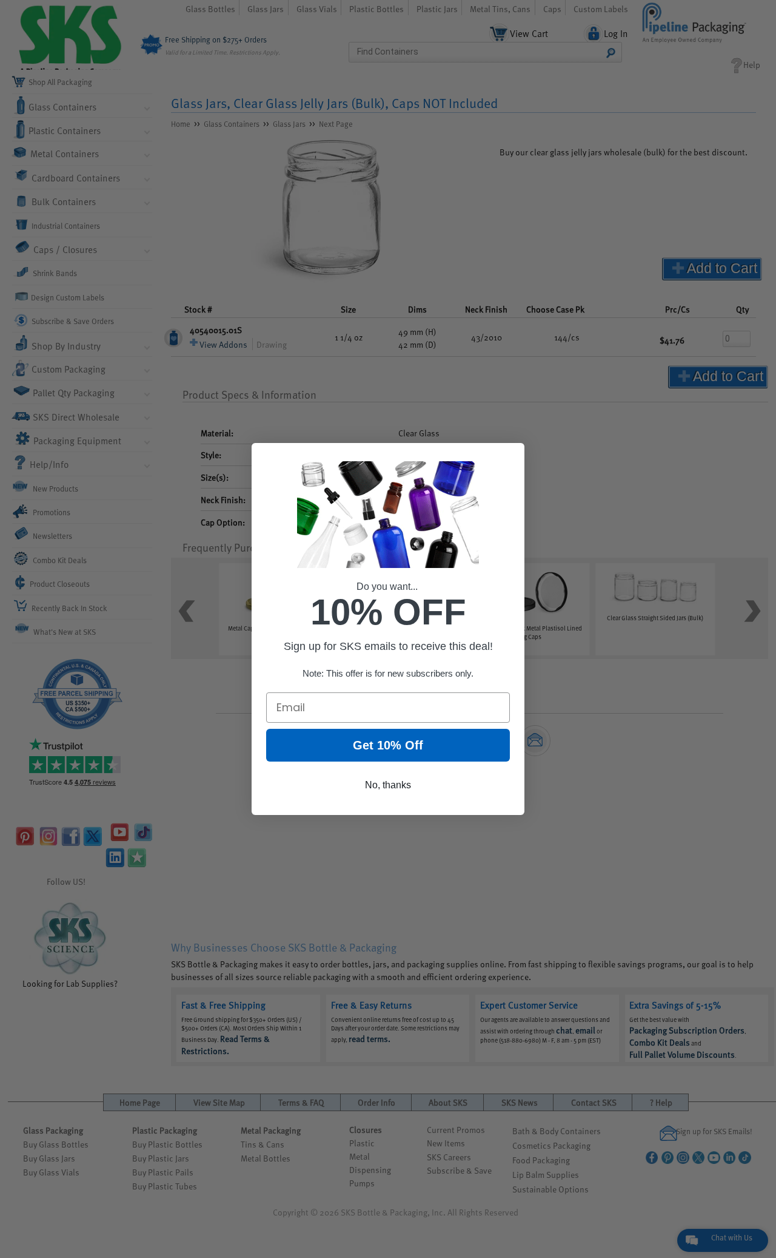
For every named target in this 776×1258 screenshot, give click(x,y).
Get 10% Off (388, 745)
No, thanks (388, 785)
